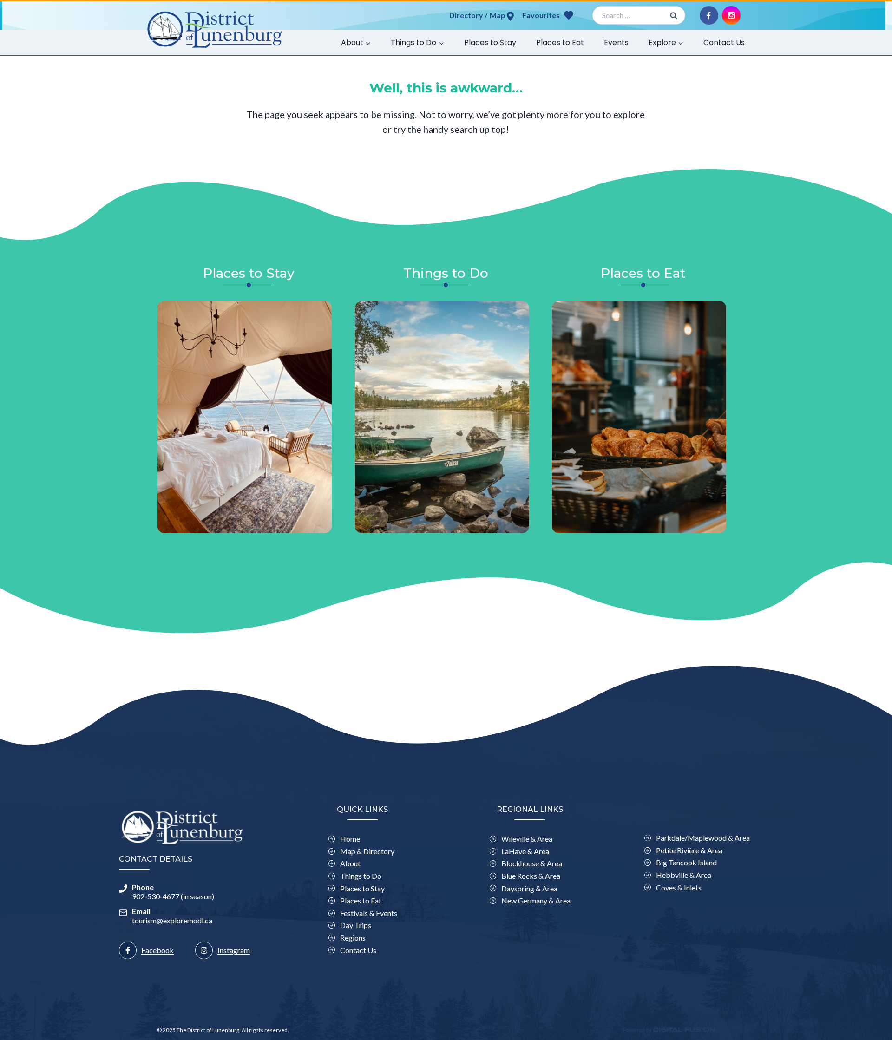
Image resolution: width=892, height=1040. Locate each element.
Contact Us (724, 42)
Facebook (157, 950)
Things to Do (360, 875)
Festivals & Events (368, 913)
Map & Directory (367, 851)
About (350, 863)
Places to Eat (560, 42)
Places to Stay (490, 42)
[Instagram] (731, 15)
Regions (353, 937)
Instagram (233, 950)
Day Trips (355, 925)
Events (616, 42)
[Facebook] (709, 15)
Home (350, 838)
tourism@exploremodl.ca (172, 920)
